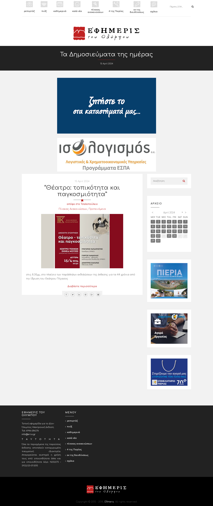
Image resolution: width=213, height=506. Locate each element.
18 (169, 231)
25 (169, 236)
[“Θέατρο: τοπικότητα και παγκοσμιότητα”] (82, 241)
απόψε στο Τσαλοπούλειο (82, 204)
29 (152, 240)
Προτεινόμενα (97, 209)
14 (185, 226)
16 (158, 231)
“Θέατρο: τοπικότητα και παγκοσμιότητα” (82, 191)
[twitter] (73, 294)
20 (180, 231)
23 (158, 236)
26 (174, 236)
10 (164, 226)
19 (174, 231)
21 (185, 231)
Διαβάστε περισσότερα (82, 286)
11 (169, 226)
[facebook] (66, 294)
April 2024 (169, 212)
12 (174, 226)
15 (153, 231)
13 (180, 226)
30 (158, 240)
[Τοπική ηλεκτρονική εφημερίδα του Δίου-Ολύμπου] (106, 33)
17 (164, 231)
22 (153, 236)
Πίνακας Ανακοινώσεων (73, 209)
